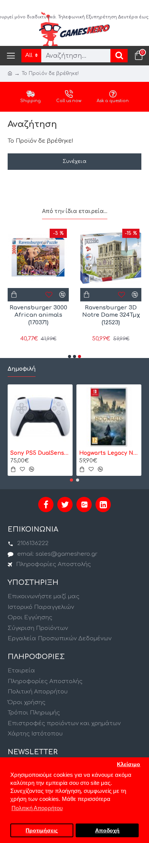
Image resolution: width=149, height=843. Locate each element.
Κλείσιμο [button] (128, 764)
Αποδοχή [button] (107, 830)
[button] (69, 356)
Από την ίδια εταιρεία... (74, 211)
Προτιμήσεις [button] (42, 830)
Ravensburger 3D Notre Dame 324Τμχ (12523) (111, 315)
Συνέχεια (74, 161)
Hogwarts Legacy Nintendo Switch (109, 453)
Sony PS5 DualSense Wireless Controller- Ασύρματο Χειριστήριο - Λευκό (40, 453)
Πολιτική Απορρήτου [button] (37, 808)
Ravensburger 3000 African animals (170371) (38, 315)
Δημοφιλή (22, 369)
